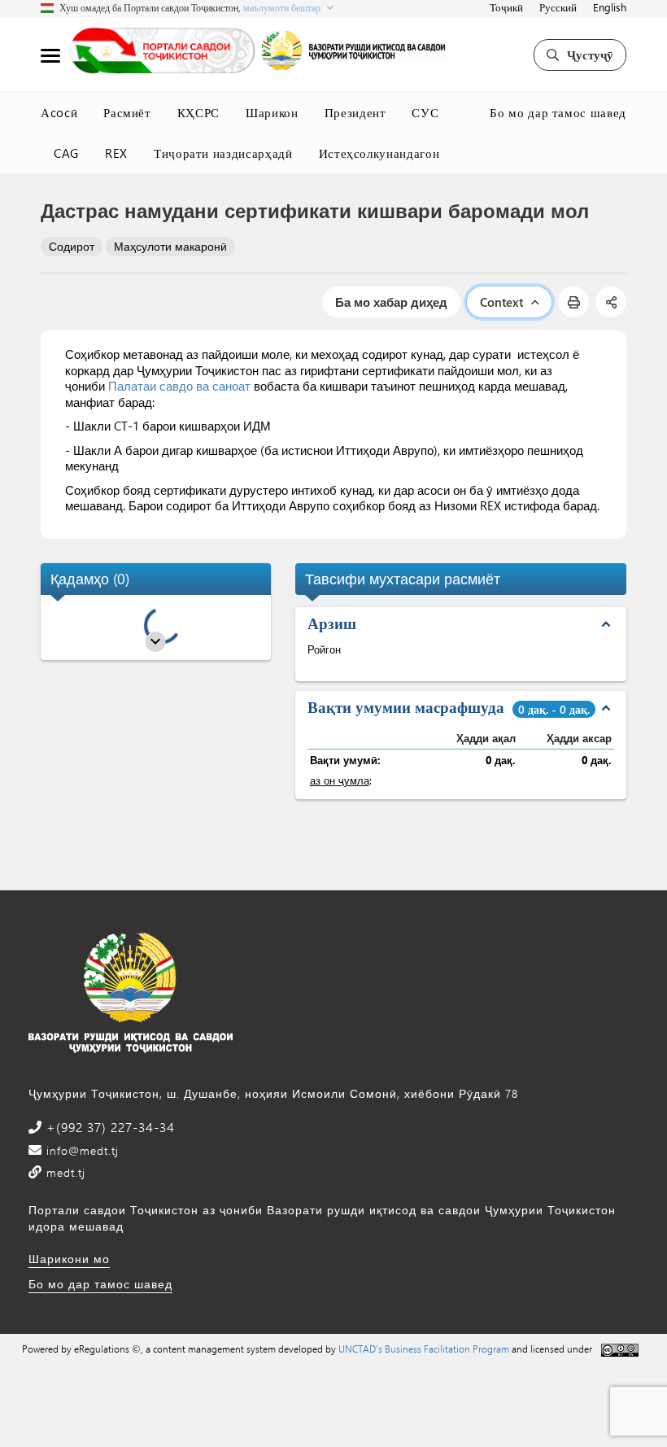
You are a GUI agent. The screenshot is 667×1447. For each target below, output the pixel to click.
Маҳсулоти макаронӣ (170, 246)
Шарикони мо (69, 1258)
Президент (355, 112)
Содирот (71, 246)
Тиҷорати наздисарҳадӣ (223, 153)
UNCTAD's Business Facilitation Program (423, 1348)
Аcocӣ (59, 112)
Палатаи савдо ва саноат (179, 386)
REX (116, 153)
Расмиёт (127, 112)
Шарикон (272, 112)
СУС (425, 112)
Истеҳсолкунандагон (379, 153)
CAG (66, 153)
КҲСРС (198, 112)
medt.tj (63, 1172)
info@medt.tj (80, 1150)
